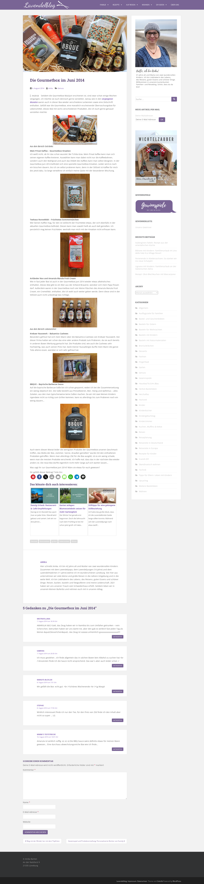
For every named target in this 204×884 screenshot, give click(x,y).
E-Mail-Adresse (31, 812)
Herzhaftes (144, 394)
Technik (142, 469)
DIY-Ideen (160, 5)
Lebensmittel (64, 541)
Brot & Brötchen (146, 345)
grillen (54, 541)
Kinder (142, 405)
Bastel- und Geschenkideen (151, 318)
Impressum (132, 881)
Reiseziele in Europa (148, 448)
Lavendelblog (122, 881)
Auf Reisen (130, 5)
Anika (50, 88)
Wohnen (145, 5)
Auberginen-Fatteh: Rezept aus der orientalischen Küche (151, 243)
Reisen (142, 432)
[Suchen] (174, 99)
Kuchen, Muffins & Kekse (150, 426)
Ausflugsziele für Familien (151, 313)
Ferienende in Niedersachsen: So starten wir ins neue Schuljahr (156, 259)
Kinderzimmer (145, 421)
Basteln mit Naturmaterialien (152, 340)
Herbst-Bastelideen (148, 389)
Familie (103, 5)
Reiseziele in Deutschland (151, 443)
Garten (142, 367)
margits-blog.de (44, 680)
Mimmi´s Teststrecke (46, 734)
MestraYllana (43, 619)
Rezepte (116, 5)
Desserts (143, 351)
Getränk (34, 541)
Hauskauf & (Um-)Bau (149, 383)
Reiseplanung (145, 437)
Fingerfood (144, 362)
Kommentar (29, 770)
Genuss (61, 88)
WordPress (177, 881)
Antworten (117, 637)
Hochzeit (143, 399)
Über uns (175, 5)
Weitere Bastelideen (148, 486)
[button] (33, 476)
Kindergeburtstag (147, 416)
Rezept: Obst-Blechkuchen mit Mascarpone (155, 274)
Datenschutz (142, 881)
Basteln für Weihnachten (150, 329)
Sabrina (40, 651)
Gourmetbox (44, 541)
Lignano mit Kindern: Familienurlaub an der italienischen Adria (155, 267)
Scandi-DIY (144, 459)
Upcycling (143, 480)
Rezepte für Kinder (148, 453)
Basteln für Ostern (147, 324)
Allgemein (143, 308)
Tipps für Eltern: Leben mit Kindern (155, 475)
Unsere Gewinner (143, 227)
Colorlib (160, 881)
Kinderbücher (145, 410)
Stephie (40, 705)
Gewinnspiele (145, 378)
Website (26, 822)
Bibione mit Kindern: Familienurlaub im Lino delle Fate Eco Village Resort (156, 251)
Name (26, 802)
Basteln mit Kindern (148, 335)
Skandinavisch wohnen (149, 464)
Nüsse (74, 541)
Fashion (142, 356)
